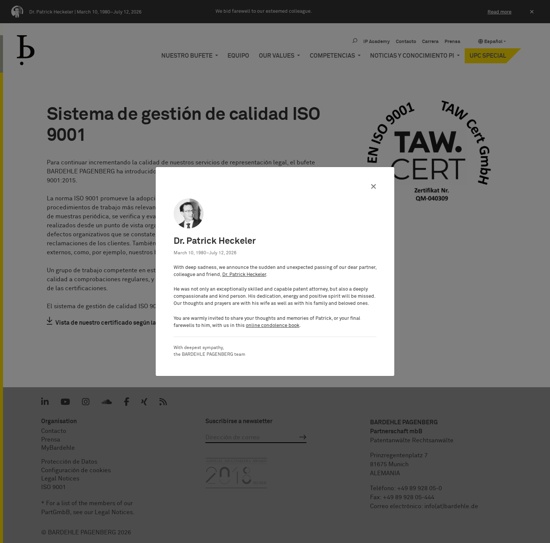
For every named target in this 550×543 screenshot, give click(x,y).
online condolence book (272, 325)
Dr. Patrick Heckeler (244, 274)
